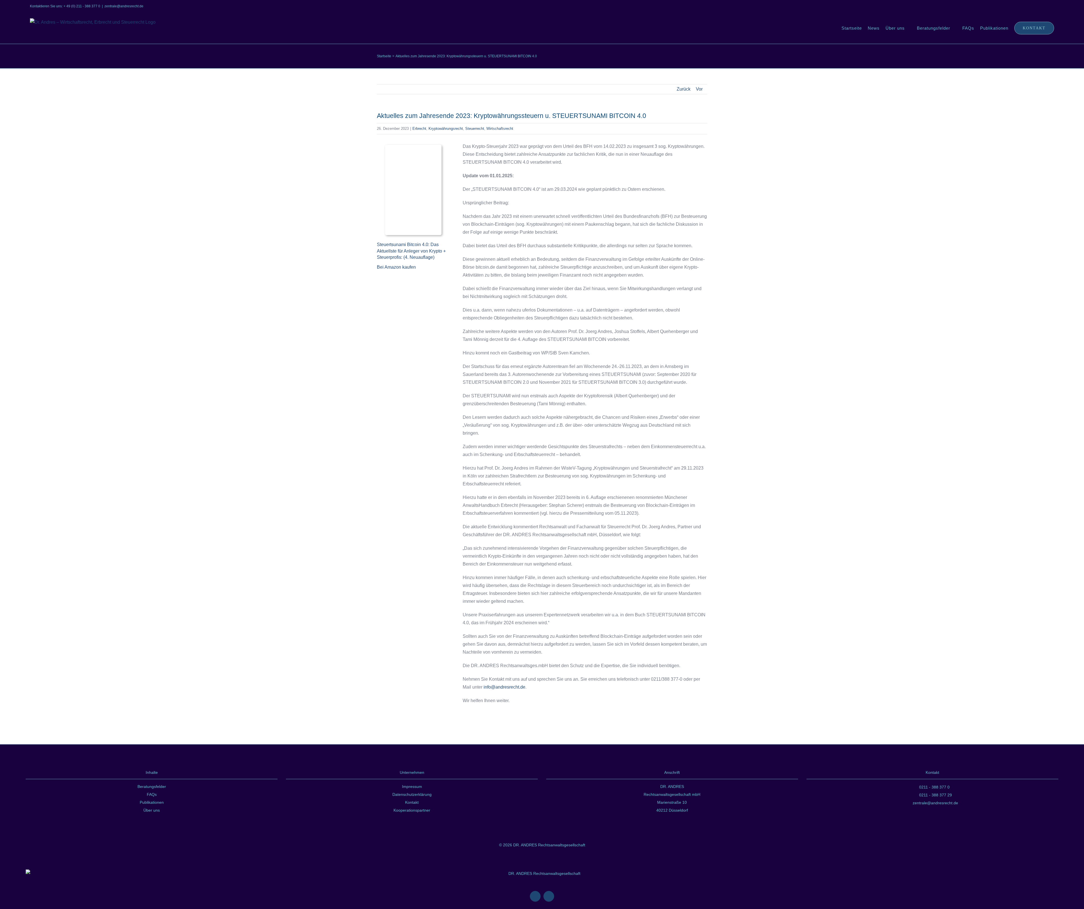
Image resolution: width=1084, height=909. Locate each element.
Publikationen (152, 802)
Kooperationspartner (412, 810)
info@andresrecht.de (504, 687)
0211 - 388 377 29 (935, 795)
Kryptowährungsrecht (446, 128)
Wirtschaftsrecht (499, 128)
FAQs (152, 794)
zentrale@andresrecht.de (123, 6)
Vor (699, 89)
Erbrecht (419, 128)
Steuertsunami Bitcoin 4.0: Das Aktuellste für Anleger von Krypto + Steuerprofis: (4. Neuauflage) (411, 251)
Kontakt (412, 802)
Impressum (412, 786)
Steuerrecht (474, 128)
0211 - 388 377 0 (934, 787)
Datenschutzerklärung (412, 794)
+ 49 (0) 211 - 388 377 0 (82, 6)
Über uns (151, 810)
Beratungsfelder (151, 786)
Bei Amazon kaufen (396, 267)
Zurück (683, 89)
